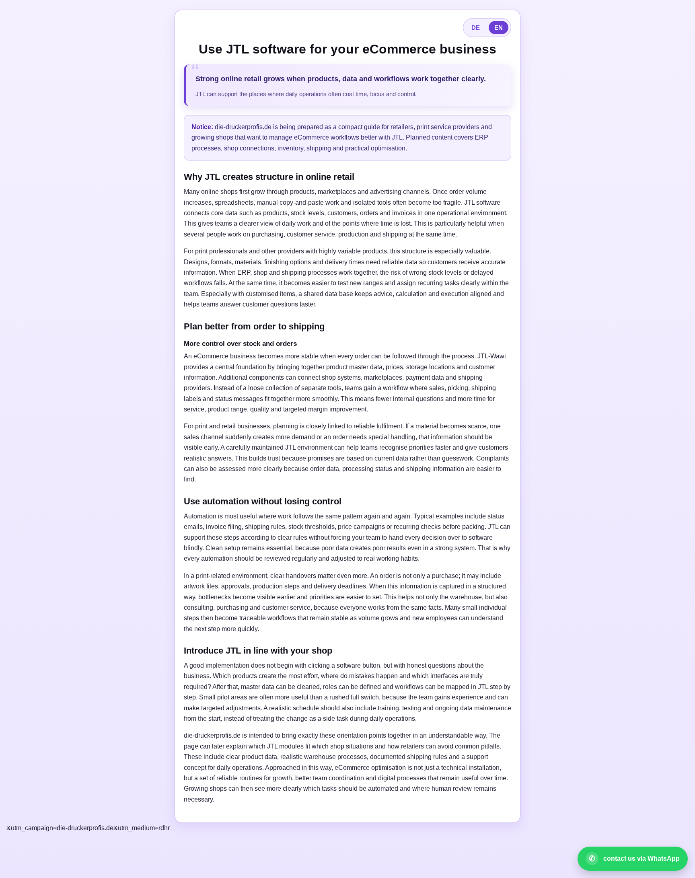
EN (498, 27)
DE (475, 27)
